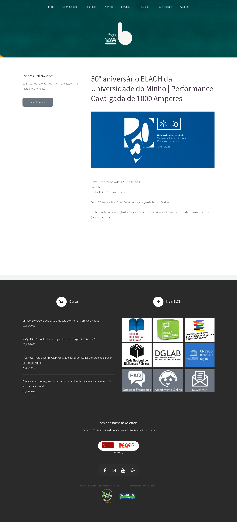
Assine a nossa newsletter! (118, 423)
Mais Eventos (38, 102)
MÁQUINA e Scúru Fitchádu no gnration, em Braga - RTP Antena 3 (59, 339)
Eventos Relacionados (37, 76)
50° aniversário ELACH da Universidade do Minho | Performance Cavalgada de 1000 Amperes (152, 88)
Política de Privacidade (142, 430)
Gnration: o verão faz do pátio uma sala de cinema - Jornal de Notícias (61, 320)
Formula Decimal (149, 485)
